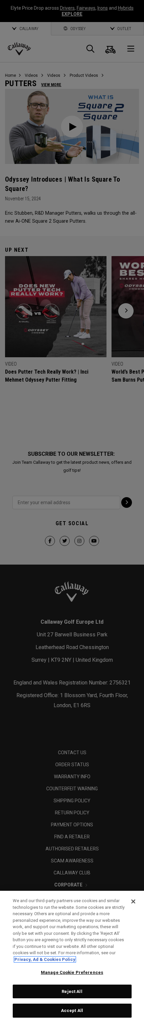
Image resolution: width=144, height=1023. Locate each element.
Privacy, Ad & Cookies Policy (44, 959)
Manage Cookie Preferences (72, 972)
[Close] (133, 901)
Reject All (72, 991)
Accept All (72, 1010)
